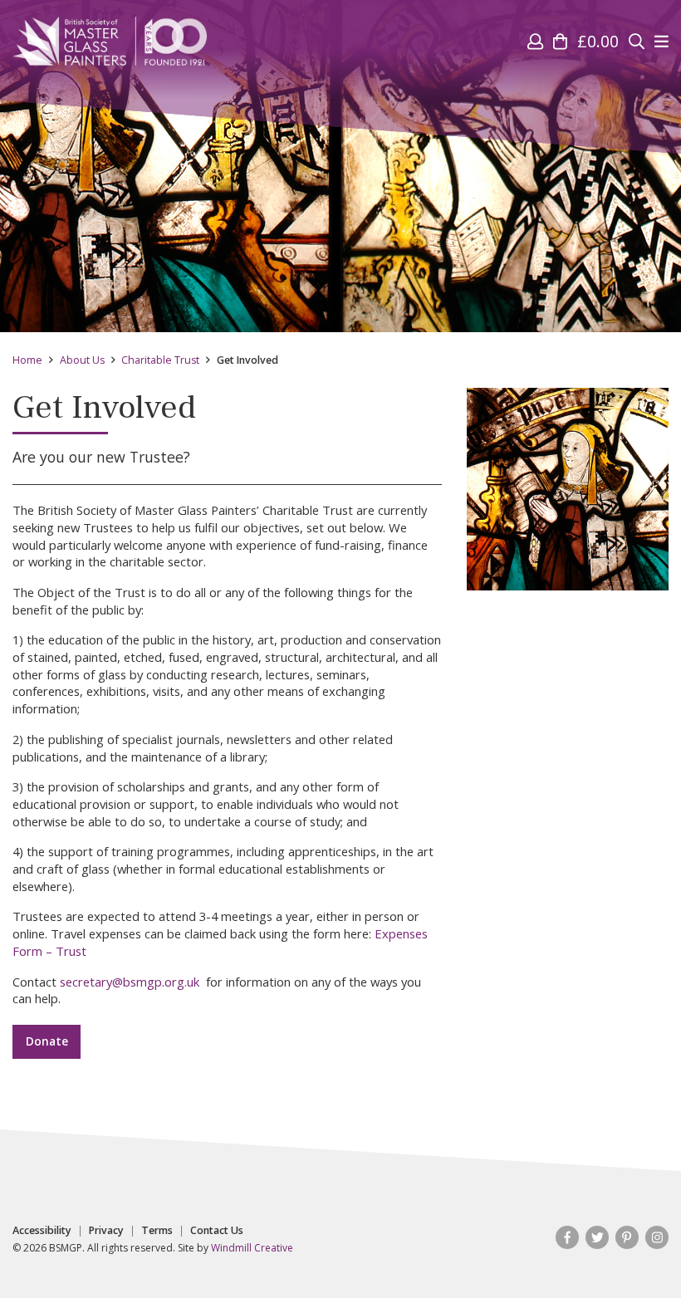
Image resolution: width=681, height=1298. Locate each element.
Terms (157, 1231)
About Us (82, 360)
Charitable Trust (160, 360)
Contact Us (216, 1231)
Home (27, 360)
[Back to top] (634, 1251)
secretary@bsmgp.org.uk (129, 981)
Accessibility (41, 1231)
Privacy (106, 1231)
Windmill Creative (252, 1248)
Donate (47, 1041)
